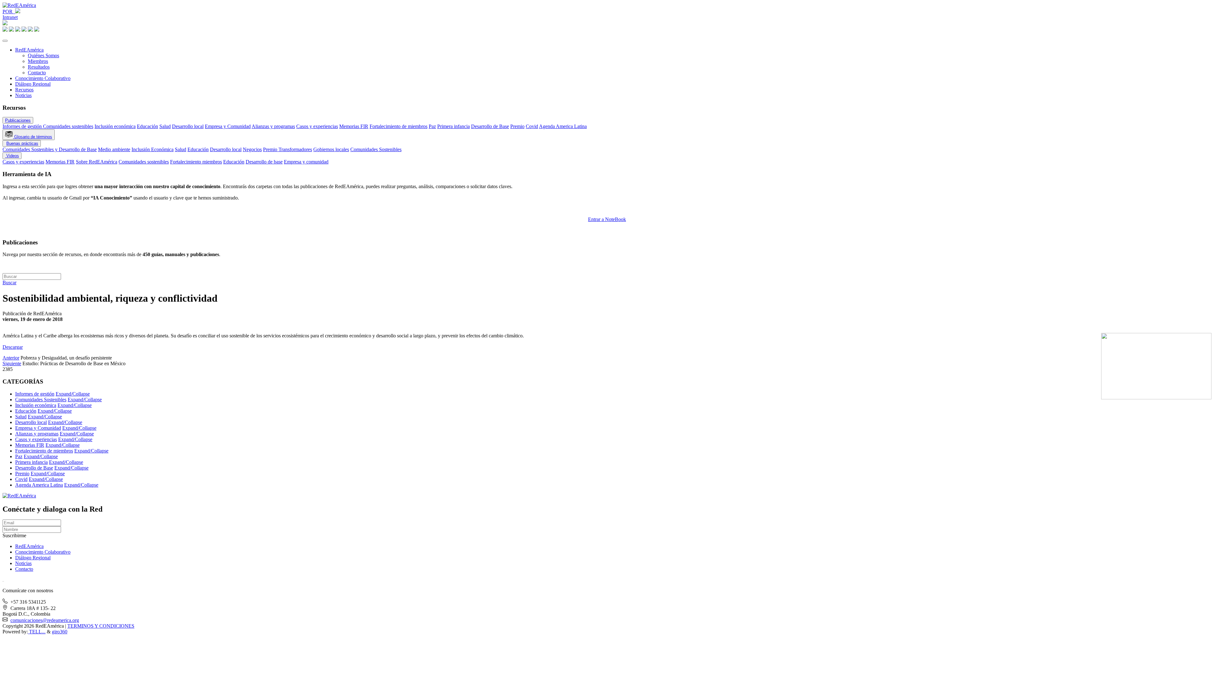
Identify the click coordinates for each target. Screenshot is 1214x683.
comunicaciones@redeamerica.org (44, 620)
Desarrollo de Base (490, 126)
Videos (12, 155)
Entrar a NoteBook (607, 219)
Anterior (11, 357)
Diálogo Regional (33, 84)
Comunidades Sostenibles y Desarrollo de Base (50, 149)
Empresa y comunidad (306, 161)
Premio (517, 126)
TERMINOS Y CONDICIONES (100, 626)
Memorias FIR (353, 126)
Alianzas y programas (273, 126)
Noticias (23, 95)
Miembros (38, 61)
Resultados (39, 67)
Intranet (10, 17)
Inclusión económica (115, 126)
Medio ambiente (114, 149)
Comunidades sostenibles (68, 126)
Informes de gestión (23, 126)
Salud (165, 126)
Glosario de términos (32, 136)
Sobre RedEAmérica (96, 161)
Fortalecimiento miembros (196, 161)
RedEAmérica (29, 49)
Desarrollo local (188, 126)
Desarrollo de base (264, 161)
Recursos (24, 89)
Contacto (37, 72)
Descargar (13, 347)
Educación (147, 126)
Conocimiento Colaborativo (43, 78)
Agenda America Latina (563, 126)
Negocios (252, 149)
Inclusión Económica (153, 149)
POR (9, 11)
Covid (532, 126)
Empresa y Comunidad (228, 126)
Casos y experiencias (317, 126)
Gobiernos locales (331, 149)
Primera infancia (453, 126)
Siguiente (12, 363)
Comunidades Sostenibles (376, 149)
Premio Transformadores (287, 149)
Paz (432, 126)
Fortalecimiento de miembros (398, 126)
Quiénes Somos (43, 55)
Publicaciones (18, 120)
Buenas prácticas (22, 143)
